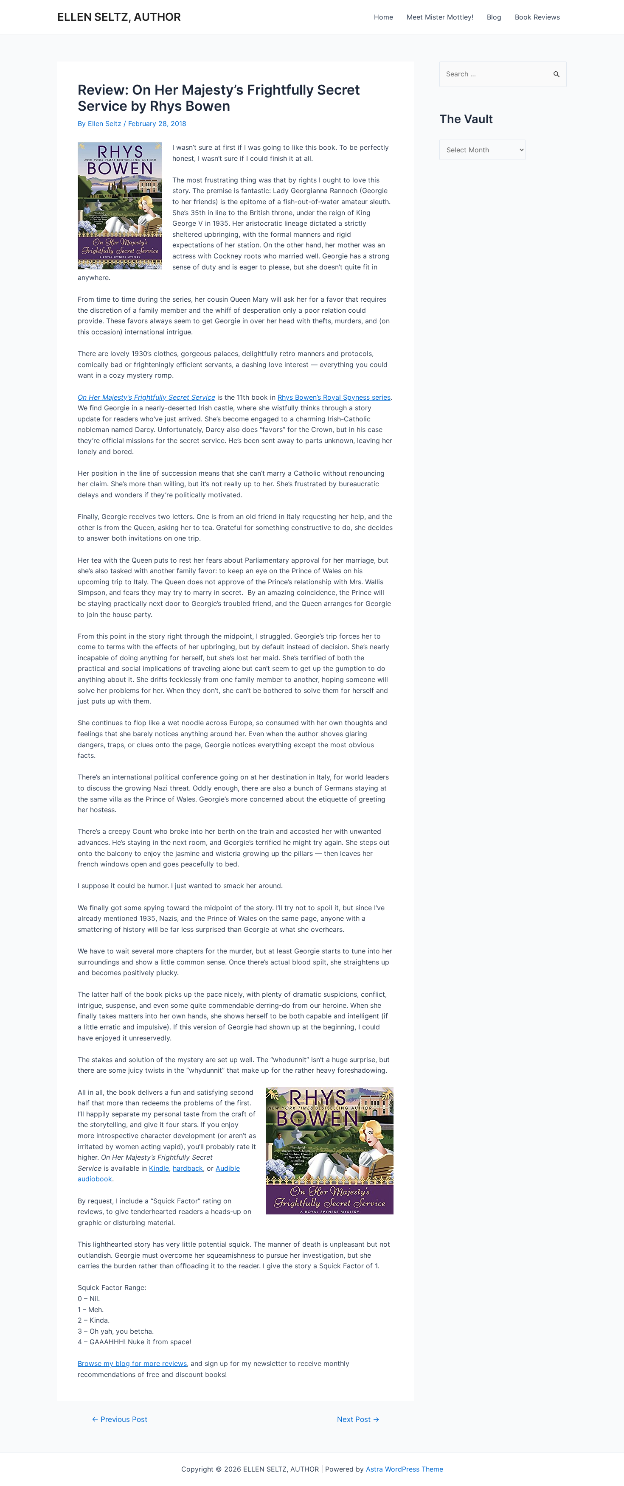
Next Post (358, 1419)
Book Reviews (537, 17)
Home (383, 17)
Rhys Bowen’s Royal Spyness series (334, 397)
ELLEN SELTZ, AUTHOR (119, 16)
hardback (188, 1168)
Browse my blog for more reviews (132, 1363)
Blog (494, 17)
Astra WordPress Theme (404, 1469)
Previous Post (119, 1419)
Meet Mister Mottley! (440, 17)
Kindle (159, 1168)
